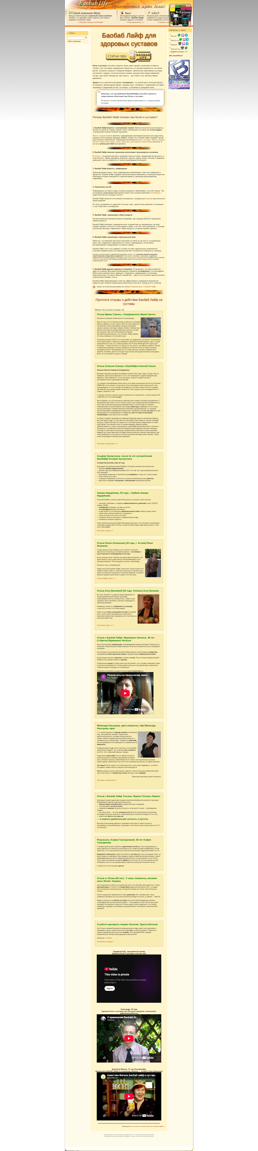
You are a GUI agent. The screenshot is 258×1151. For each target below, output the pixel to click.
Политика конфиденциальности (167, 1149)
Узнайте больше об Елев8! (91, 22)
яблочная (125, 142)
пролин (154, 140)
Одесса (109, 938)
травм (114, 277)
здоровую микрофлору (100, 259)
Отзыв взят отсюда (104, 942)
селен (118, 142)
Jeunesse (151, 1141)
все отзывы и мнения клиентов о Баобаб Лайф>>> (148, 1126)
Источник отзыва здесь (106, 780)
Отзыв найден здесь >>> (106, 578)
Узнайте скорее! (166, 22)
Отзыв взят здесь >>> (105, 625)
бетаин (139, 140)
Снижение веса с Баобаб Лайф (143, 287)
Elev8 (161, 1141)
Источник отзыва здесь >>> (107, 444)
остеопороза (155, 193)
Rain (157, 1141)
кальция (149, 199)
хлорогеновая (146, 142)
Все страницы (75, 41)
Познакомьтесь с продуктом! (140, 22)
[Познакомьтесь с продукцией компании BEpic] (179, 89)
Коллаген (96, 156)
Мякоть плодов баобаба (102, 136)
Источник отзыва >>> (105, 531)
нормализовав (142, 257)
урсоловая (134, 142)
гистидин (147, 140)
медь (113, 142)
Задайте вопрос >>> (179, 52)
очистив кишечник (129, 257)
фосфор (96, 144)
